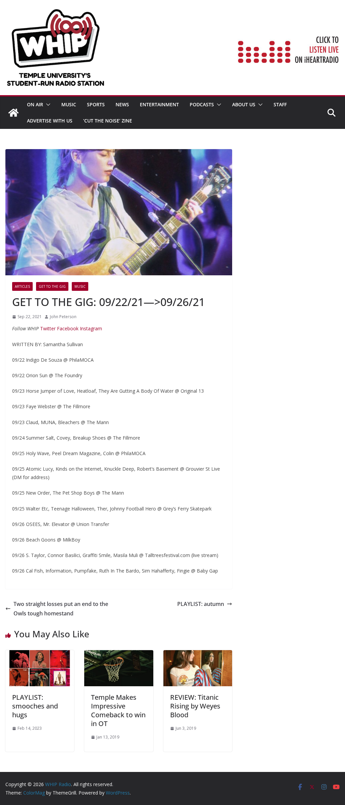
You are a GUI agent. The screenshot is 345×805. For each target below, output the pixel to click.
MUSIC (68, 104)
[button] (47, 104)
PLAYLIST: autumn (200, 604)
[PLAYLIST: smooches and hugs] (39, 655)
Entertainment (159, 104)
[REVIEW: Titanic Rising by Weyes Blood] (197, 655)
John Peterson (63, 317)
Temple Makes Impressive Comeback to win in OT (118, 710)
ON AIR (35, 104)
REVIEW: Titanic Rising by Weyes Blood (195, 706)
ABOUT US (243, 104)
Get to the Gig (52, 286)
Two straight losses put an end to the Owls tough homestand (60, 608)
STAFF (280, 104)
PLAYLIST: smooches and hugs (35, 706)
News (122, 104)
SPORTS (96, 104)
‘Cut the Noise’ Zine (107, 120)
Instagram (90, 328)
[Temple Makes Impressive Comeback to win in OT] (118, 655)
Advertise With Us (49, 120)
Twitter (48, 328)
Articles (22, 286)
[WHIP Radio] (13, 113)
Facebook (67, 328)
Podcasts (202, 104)
